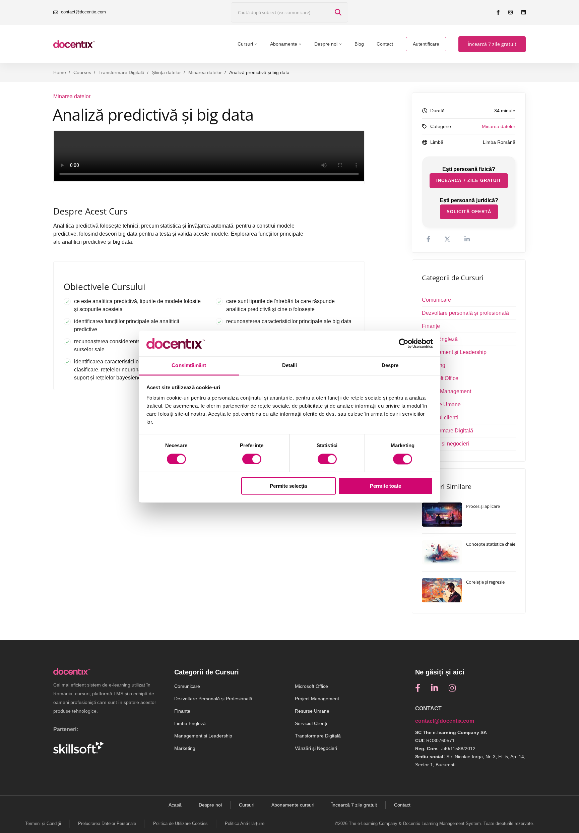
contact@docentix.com (444, 721)
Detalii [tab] (289, 365)
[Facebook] (418, 688)
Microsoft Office (440, 378)
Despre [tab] (390, 365)
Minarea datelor (205, 72)
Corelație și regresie (485, 582)
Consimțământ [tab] (189, 365)
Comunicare (436, 300)
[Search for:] (289, 12)
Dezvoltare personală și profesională (465, 313)
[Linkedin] (434, 688)
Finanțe (431, 326)
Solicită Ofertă (469, 211)
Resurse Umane (441, 404)
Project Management (446, 391)
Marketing (433, 365)
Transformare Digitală (121, 72)
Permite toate (385, 486)
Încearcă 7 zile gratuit (468, 180)
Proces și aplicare (483, 506)
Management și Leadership (454, 352)
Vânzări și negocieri (445, 444)
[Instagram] (452, 688)
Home (59, 72)
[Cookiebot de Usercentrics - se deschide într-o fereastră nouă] (403, 343)
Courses (82, 72)
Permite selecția (288, 486)
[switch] (251, 459)
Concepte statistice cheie (490, 544)
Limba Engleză (440, 339)
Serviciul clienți (440, 417)
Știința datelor (166, 72)
